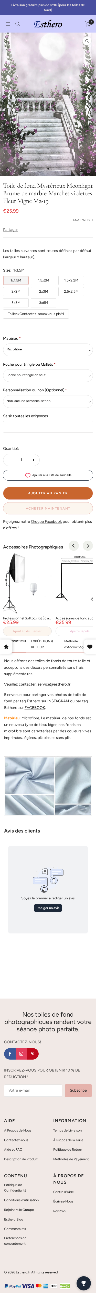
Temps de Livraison (67, 1130)
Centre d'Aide (63, 1192)
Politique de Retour (67, 1149)
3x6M (43, 303)
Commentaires (15, 1229)
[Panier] (87, 23)
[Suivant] (88, 169)
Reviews (59, 1211)
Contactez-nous (16, 1140)
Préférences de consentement (15, 1240)
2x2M (16, 291)
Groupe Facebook (46, 521)
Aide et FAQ (13, 1149)
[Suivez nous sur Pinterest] (33, 1054)
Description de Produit (21, 1159)
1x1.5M (15, 280)
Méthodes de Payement (71, 1159)
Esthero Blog (13, 1219)
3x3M (16, 303)
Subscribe (78, 1090)
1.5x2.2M (71, 280)
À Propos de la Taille (68, 1140)
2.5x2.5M (71, 291)
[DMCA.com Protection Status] (65, 1286)
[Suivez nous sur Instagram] (21, 1054)
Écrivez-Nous (63, 1201)
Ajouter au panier (27, 631)
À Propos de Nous (17, 1130)
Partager (10, 229)
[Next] (88, 546)
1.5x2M (43, 280)
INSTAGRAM (58, 701)
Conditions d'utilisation (21, 1200)
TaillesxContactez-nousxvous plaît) (36, 314)
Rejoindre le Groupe (19, 1210)
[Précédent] (8, 169)
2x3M (43, 291)
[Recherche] (17, 24)
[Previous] (74, 546)
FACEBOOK (35, 707)
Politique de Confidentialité (15, 1187)
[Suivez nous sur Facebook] (10, 1054)
